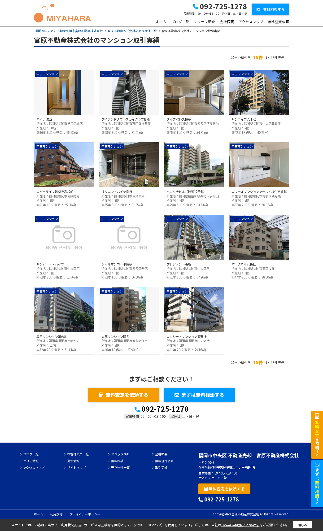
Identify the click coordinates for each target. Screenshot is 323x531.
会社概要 (227, 21)
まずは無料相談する (203, 394)
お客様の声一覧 (78, 454)
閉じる (302, 525)
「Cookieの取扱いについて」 (240, 525)
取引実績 (161, 468)
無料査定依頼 (278, 21)
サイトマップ (76, 468)
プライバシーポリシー (85, 514)
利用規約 (56, 514)
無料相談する (273, 9)
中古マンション (47, 74)
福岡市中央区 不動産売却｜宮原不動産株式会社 (248, 455)
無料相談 (117, 461)
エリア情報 (31, 461)
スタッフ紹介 (204, 21)
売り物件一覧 (120, 468)
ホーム (161, 21)
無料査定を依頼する (127, 394)
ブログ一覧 (180, 21)
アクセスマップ (251, 21)
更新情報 (73, 461)
